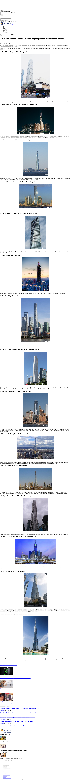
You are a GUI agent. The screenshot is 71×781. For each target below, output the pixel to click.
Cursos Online (5, 32)
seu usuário (13, 12)
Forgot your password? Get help (6, 15)
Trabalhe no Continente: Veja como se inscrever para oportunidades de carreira (18, 712)
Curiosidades (5, 29)
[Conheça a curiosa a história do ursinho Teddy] (3, 756)
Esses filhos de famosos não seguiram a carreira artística (13, 741)
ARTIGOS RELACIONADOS (6, 665)
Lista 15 (4, 27)
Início (4, 26)
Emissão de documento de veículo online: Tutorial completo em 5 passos (16, 721)
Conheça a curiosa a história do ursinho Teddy (11, 758)
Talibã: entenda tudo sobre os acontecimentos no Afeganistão (14, 750)
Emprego (2, 710)
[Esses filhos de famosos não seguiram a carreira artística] (3, 739)
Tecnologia (5, 30)
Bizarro (1, 752)
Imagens (4, 28)
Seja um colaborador (6, 775)
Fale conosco (5, 776)
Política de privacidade (7, 778)
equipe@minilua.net (7, 732)
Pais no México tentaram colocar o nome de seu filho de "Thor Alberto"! (18, 661)
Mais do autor (14, 665)
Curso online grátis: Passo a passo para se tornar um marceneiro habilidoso (17, 717)
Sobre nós (4, 777)
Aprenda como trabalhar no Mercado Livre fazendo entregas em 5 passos (17, 725)
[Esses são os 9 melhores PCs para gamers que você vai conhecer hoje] (6, 674)
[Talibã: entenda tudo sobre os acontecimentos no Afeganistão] (3, 748)
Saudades (4, 31)
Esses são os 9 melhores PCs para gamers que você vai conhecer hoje (15, 678)
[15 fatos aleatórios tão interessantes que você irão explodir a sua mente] (6, 687)
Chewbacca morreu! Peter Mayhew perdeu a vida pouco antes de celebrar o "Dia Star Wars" (22, 662)
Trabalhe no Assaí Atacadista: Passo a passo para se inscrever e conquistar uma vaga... (20, 708)
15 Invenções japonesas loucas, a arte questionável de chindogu (14, 703)
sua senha (12, 13)
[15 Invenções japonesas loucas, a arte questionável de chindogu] (6, 700)
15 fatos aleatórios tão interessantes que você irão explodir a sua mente (16, 691)
